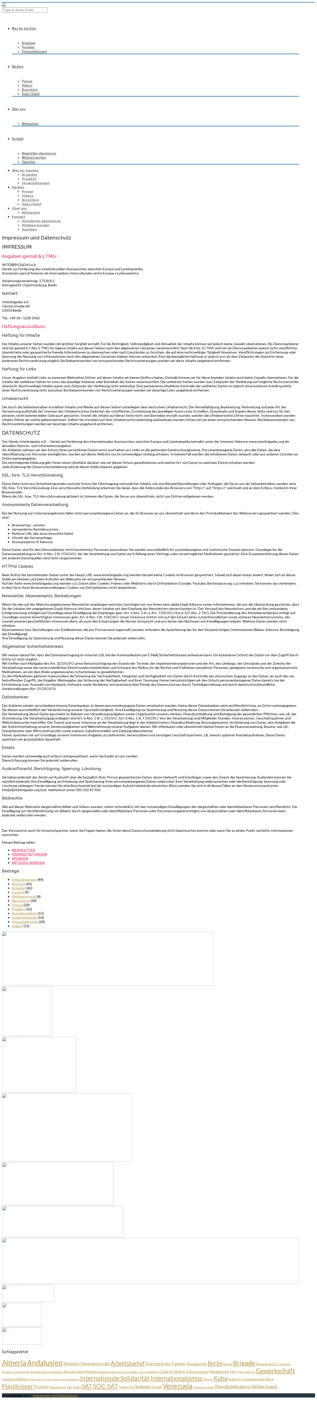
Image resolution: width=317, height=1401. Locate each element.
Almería (14, 1362)
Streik (157, 1387)
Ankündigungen (24, 879)
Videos (27, 86)
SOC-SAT (105, 1386)
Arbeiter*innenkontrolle (86, 1363)
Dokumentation (197, 1372)
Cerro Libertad (148, 1372)
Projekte (28, 47)
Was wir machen (24, 28)
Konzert (208, 1379)
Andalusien (45, 1362)
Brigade (244, 1363)
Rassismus (58, 1387)
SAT (87, 1386)
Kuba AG (235, 1379)
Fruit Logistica (246, 1372)
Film (233, 1372)
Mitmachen (30, 124)
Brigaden (29, 43)
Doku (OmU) (31, 94)
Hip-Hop (35, 1379)
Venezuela (178, 1386)
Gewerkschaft (275, 1370)
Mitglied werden (34, 158)
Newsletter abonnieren (39, 153)
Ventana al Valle (203, 1387)
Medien (18, 67)
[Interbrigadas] (4, 5)
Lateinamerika (253, 1379)
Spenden (28, 162)
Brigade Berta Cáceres (273, 1364)
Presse (27, 81)
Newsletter (23, 850)
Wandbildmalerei (233, 1386)
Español (18, 892)
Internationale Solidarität (115, 1378)
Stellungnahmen (24, 917)
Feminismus (219, 1371)
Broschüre (30, 90)
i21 (43, 1379)
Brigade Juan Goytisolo (16, 1371)
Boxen (227, 1364)
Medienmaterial (24, 896)
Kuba (220, 1378)
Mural (269, 1379)
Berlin (215, 1363)
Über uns (19, 109)
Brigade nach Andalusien (46, 1372)
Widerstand (264, 1386)
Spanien (143, 1386)
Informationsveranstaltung (62, 1379)
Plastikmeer (17, 1386)
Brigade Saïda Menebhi (81, 1372)
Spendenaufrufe (24, 913)
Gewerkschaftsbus (15, 1379)
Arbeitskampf (128, 1363)
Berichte (18, 884)
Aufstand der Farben (166, 1363)
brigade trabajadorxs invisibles (118, 1372)
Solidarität (126, 1387)
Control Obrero (172, 1371)
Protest (41, 1386)
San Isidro (74, 1387)
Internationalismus (176, 1378)
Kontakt (17, 139)
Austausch (196, 1363)
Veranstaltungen (34, 52)
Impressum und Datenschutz (55, 1395)
